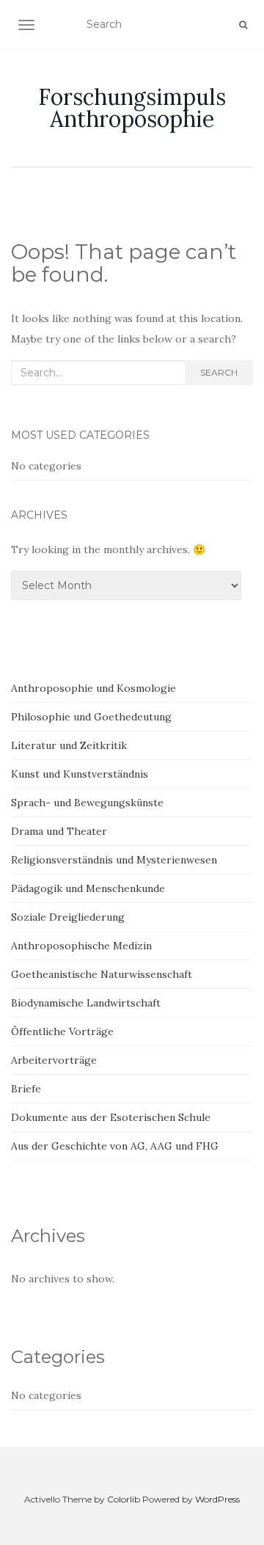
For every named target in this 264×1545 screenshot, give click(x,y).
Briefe (26, 1088)
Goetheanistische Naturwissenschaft (101, 974)
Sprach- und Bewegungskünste (87, 802)
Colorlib (123, 1499)
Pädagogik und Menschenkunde (88, 888)
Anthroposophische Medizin (81, 945)
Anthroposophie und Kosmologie (93, 688)
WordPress (217, 1499)
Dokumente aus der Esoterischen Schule (110, 1117)
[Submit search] (243, 25)
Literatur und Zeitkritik (69, 745)
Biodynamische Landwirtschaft (86, 1002)
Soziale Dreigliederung (68, 917)
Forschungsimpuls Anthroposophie (132, 108)
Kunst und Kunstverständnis (79, 774)
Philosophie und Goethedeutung (91, 716)
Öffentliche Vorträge (62, 1031)
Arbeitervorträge (54, 1060)
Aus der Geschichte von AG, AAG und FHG (115, 1146)
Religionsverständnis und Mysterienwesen (114, 859)
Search (219, 372)
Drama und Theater (59, 831)
